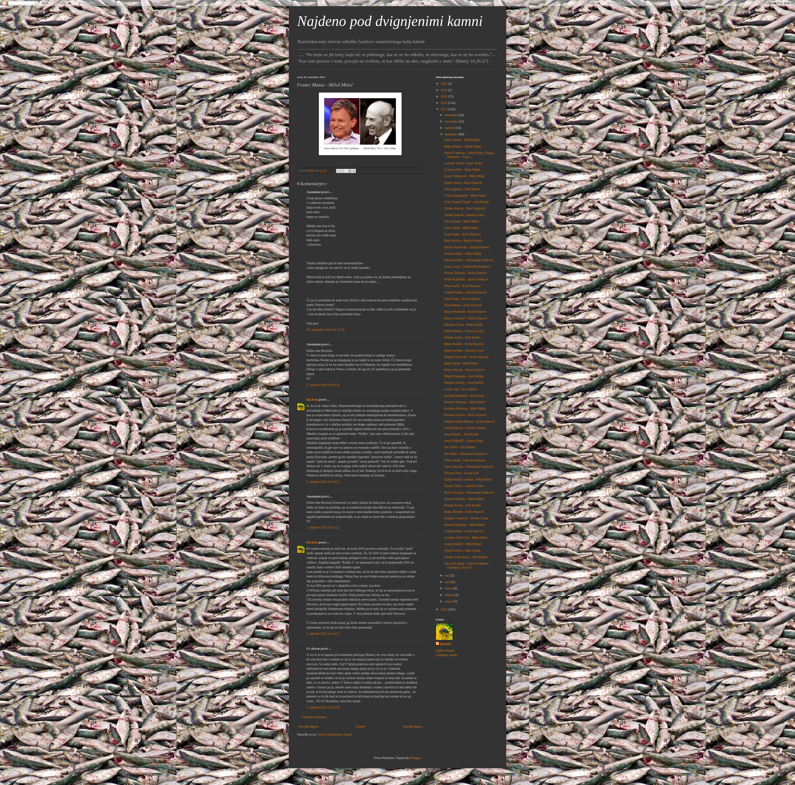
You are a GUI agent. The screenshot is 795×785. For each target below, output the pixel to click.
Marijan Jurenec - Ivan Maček (463, 382)
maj (447, 575)
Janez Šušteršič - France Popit (463, 440)
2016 (444, 96)
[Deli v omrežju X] (346, 171)
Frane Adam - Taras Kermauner (464, 460)
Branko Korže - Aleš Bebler (462, 505)
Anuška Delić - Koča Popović (463, 531)
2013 (444, 609)
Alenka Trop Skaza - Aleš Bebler (465, 557)
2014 (444, 109)
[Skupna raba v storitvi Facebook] (350, 171)
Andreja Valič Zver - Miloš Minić (466, 537)
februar (450, 595)
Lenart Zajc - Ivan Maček (460, 389)
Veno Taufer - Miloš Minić (461, 228)
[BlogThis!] (342, 171)
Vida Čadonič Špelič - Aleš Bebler (466, 202)
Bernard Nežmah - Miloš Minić (464, 525)
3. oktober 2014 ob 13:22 (323, 527)
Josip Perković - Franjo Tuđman (465, 428)
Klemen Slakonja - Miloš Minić (464, 402)
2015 (444, 103)
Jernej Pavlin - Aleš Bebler (461, 434)
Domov (361, 726)
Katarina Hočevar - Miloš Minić (465, 408)
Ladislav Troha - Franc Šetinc (463, 163)
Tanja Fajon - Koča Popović (462, 234)
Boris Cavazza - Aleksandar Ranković (469, 492)
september (452, 134)
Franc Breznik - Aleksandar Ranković (469, 466)
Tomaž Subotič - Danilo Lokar (464, 215)
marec (449, 588)
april (448, 582)
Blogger (415, 758)
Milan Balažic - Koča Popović (464, 344)
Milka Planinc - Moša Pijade (462, 146)
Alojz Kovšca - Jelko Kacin (462, 550)
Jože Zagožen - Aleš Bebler (462, 189)
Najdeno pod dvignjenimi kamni (390, 21)
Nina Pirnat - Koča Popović (462, 299)
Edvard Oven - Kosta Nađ (461, 473)
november (452, 121)
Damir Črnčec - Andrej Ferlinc (464, 486)
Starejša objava (412, 726)
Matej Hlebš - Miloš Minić (461, 363)
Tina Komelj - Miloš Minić (461, 221)
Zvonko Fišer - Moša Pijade (462, 169)
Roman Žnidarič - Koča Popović (465, 273)
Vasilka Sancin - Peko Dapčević (465, 208)
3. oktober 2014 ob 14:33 (323, 633)
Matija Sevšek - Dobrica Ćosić (464, 350)
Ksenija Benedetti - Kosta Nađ (464, 395)
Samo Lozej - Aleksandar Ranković (467, 266)
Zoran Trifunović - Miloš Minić (464, 176)
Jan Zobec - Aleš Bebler (460, 447)
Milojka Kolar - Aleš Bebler (462, 337)
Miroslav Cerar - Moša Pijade (463, 324)
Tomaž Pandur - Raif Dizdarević (465, 292)
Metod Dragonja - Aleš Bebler (464, 376)
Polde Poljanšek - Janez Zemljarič (466, 279)
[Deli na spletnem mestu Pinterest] (354, 171)
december (451, 115)
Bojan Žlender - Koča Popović (464, 511)
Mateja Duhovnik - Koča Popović (466, 357)
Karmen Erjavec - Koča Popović (465, 415)
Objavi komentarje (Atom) (334, 734)
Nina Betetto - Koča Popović (463, 305)
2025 (444, 83)
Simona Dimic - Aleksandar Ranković (469, 260)
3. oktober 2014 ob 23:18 (323, 707)
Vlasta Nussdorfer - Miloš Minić (465, 195)
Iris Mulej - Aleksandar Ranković (466, 454)
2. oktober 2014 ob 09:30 (323, 385)
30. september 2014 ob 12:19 (325, 329)
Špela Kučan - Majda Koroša (463, 240)
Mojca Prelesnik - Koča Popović (465, 311)
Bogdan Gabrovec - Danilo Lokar (466, 518)
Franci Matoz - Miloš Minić (462, 140)
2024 (444, 90)
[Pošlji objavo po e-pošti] (338, 171)
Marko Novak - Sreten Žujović (464, 369)
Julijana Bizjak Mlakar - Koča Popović (469, 421)
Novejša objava (308, 726)
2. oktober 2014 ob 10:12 (323, 481)
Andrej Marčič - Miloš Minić (463, 544)
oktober (450, 128)
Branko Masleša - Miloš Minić (464, 499)
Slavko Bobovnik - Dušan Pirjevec (467, 247)
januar (449, 601)
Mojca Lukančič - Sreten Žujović (465, 318)
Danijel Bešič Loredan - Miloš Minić (468, 479)
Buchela (312, 399)
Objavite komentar (314, 717)
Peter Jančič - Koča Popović (462, 286)
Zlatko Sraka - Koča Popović (463, 182)
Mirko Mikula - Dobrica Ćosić (464, 331)
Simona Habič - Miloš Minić (462, 253)
